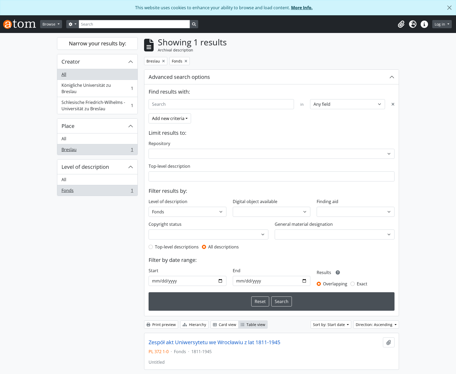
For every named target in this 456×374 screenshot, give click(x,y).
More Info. (302, 8)
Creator (70, 61)
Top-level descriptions (177, 247)
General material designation (304, 224)
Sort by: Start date (329, 324)
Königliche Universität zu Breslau (97, 88)
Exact (362, 284)
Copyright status (165, 224)
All (63, 74)
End (236, 271)
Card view (227, 324)
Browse (49, 24)
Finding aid (327, 201)
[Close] (449, 7)
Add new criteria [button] (168, 118)
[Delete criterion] (393, 104)
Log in (440, 24)
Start (153, 271)
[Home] (21, 24)
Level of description (85, 166)
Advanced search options (179, 76)
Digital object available (255, 201)
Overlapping (335, 284)
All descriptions (223, 247)
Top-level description (169, 166)
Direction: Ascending (374, 324)
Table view (255, 324)
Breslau (97, 151)
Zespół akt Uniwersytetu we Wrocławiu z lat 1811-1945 (214, 342)
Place (67, 126)
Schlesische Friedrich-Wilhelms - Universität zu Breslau (97, 105)
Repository (159, 143)
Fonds (97, 192)
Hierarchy (197, 324)
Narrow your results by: (97, 43)
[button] (401, 24)
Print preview (163, 324)
